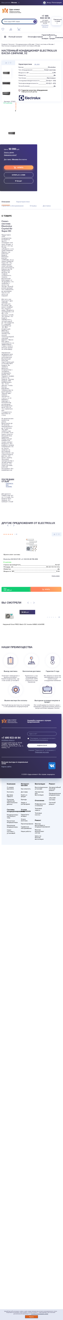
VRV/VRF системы (52, 798)
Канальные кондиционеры (12, 826)
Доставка (38, 37)
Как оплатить (26, 789)
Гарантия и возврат (25, 815)
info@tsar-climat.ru (45, 26)
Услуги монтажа (24, 820)
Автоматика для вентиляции (39, 793)
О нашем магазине (10, 788)
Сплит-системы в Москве (45, 44)
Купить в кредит (24, 795)
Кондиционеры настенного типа (12, 816)
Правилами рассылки (42, 752)
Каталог (12, 44)
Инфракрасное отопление (40, 804)
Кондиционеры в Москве (25, 44)
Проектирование (26, 824)
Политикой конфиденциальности (39, 740)
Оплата (31, 37)
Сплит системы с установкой (11, 831)
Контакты (10, 792)
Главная (4, 44)
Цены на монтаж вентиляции (39, 837)
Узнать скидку (9, 152)
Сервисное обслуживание (26, 827)
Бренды (24, 799)
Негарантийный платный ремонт (54, 789)
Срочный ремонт (52, 803)
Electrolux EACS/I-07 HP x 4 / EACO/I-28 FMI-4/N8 (21, 559)
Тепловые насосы (38, 813)
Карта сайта (6, 767)
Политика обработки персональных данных (12, 802)
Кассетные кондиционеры (12, 821)
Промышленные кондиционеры (54, 794)
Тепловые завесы (38, 809)
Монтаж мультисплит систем (39, 831)
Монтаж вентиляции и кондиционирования (40, 825)
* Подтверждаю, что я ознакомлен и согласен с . (43, 739)
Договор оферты (10, 795)
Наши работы (26, 831)
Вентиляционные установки (40, 788)
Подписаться (42, 745)
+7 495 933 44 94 (45, 17)
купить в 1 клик (18, 175)
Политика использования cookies (39, 1313)
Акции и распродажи (25, 803)
